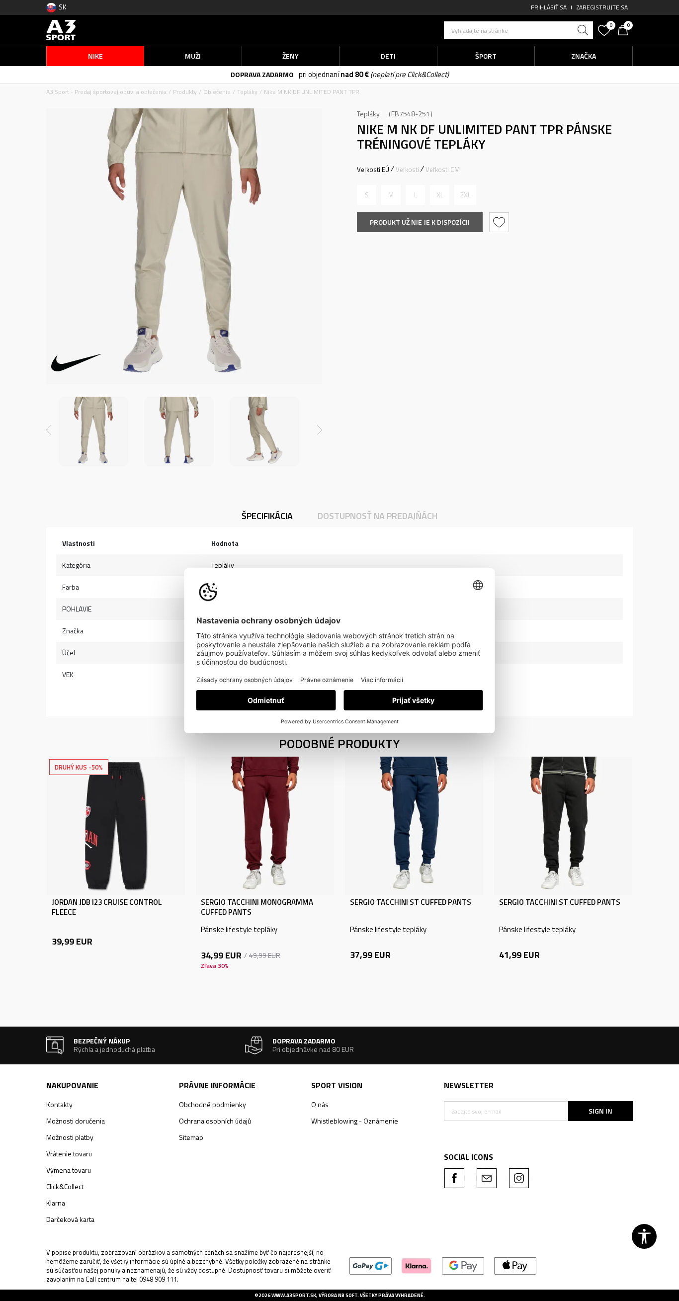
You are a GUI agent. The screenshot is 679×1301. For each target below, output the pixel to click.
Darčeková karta (70, 1219)
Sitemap (191, 1137)
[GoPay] (370, 1265)
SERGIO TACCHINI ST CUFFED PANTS (410, 902)
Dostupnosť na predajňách (377, 515)
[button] (518, 30)
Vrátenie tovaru (69, 1153)
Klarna (55, 1203)
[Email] (487, 1178)
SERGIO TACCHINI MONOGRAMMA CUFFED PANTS (257, 907)
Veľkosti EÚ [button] (373, 169)
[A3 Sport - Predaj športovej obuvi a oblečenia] (61, 29)
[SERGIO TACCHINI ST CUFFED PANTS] (414, 826)
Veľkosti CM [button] (442, 169)
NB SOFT (347, 1295)
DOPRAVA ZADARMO (262, 74)
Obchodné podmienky (212, 1104)
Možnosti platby (69, 1137)
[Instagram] (519, 1178)
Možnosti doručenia (75, 1121)
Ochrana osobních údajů (215, 1121)
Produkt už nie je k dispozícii (420, 222)
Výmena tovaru (68, 1170)
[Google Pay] (463, 1265)
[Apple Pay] (515, 1265)
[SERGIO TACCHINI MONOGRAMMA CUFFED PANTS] (265, 826)
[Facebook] (454, 1178)
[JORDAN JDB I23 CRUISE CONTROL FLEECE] (116, 826)
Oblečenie (217, 91)
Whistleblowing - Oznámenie (354, 1121)
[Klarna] (417, 1265)
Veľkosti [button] (407, 169)
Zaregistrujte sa (602, 7)
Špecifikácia (267, 515)
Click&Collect (65, 1186)
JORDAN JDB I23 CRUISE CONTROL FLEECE (107, 907)
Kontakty (59, 1104)
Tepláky (247, 91)
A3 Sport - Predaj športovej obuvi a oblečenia (106, 91)
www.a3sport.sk (293, 1295)
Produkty (185, 91)
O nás (320, 1104)
